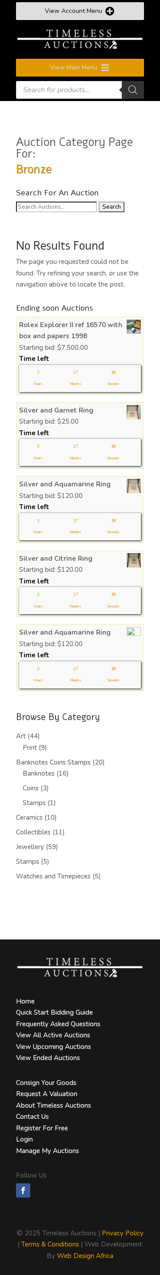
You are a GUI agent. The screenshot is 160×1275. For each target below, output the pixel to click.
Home (25, 1001)
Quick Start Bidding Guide (54, 1012)
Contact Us (32, 1116)
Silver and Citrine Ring (55, 558)
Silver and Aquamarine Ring (65, 484)
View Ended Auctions (48, 1057)
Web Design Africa (85, 1255)
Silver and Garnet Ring (56, 410)
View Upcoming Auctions (53, 1046)
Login (24, 1139)
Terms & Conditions (50, 1244)
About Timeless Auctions (53, 1105)
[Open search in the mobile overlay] (80, 90)
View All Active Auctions (53, 1035)
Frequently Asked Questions (58, 1024)
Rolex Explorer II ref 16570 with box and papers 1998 (70, 330)
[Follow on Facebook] (23, 1190)
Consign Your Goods (46, 1082)
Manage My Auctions (47, 1150)
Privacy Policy (123, 1233)
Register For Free (42, 1128)
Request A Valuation (46, 1093)
